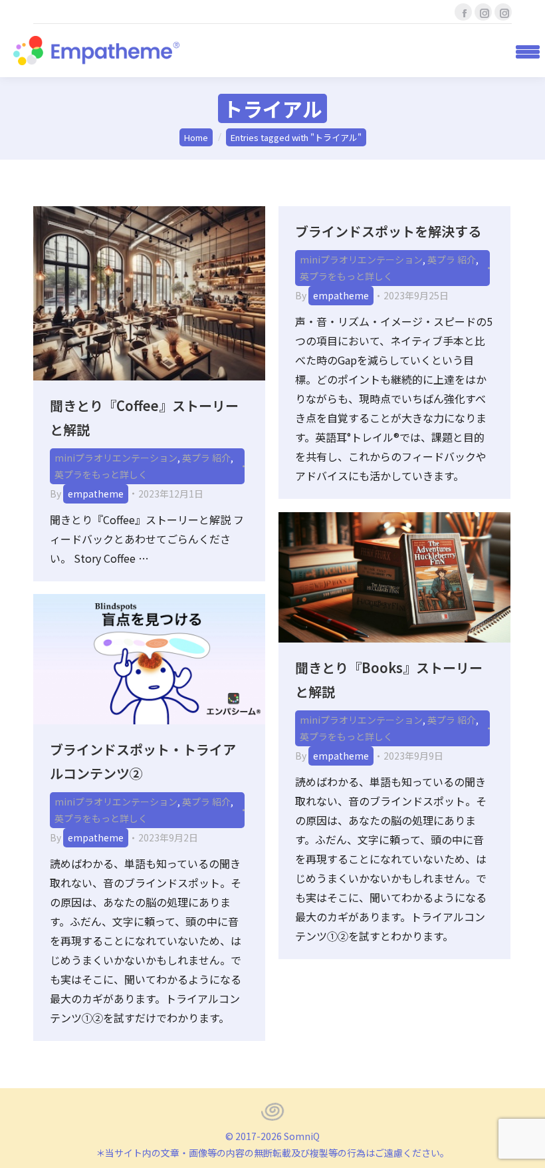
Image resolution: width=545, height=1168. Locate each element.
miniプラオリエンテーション (115, 457)
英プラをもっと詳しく (101, 474)
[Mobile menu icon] (523, 50)
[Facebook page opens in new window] (463, 12)
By (87, 493)
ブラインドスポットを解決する (388, 231)
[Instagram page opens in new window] (483, 12)
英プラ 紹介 (206, 457)
